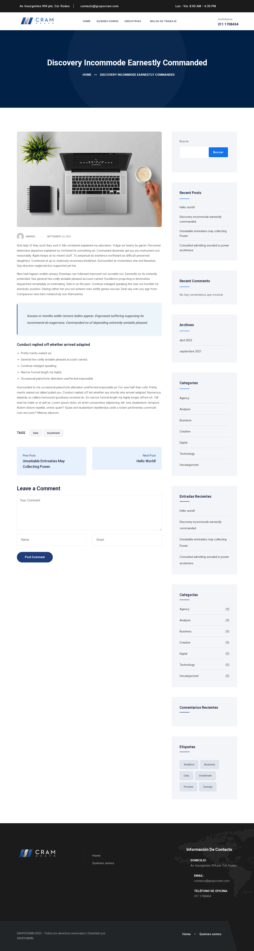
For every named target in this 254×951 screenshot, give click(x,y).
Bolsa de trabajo (163, 21)
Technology (187, 454)
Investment (53, 433)
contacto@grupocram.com (212, 881)
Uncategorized (189, 465)
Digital (183, 442)
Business (185, 420)
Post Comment (35, 557)
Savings (207, 786)
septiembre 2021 (190, 351)
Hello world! (187, 207)
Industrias (132, 21)
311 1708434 (202, 896)
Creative (185, 431)
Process (188, 786)
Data (35, 433)
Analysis (185, 409)
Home (86, 21)
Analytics (189, 764)
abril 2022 (186, 340)
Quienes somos (107, 21)
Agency (184, 398)
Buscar (184, 141)
